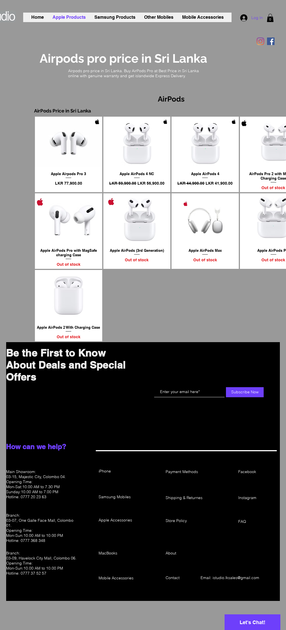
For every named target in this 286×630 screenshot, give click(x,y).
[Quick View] (68, 142)
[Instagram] (260, 41)
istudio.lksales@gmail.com (236, 577)
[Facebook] (271, 41)
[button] (270, 18)
